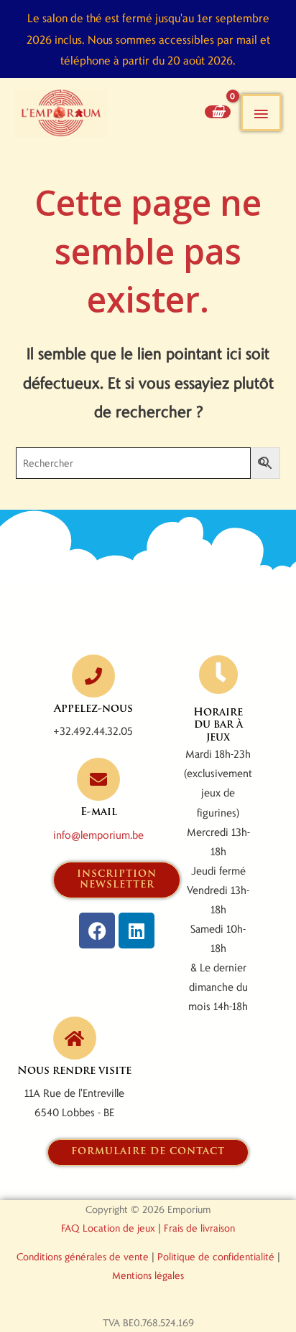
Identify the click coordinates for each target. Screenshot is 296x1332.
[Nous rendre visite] (74, 1038)
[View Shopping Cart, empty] (218, 111)
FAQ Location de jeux (108, 1228)
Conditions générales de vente (83, 1256)
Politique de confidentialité (215, 1256)
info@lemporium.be (98, 834)
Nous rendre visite (74, 1071)
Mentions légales (148, 1275)
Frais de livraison (199, 1228)
